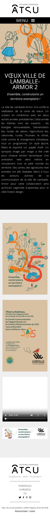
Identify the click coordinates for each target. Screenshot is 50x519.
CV (25, 493)
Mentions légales (21, 511)
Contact (32, 511)
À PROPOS (25, 489)
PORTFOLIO (25, 485)
